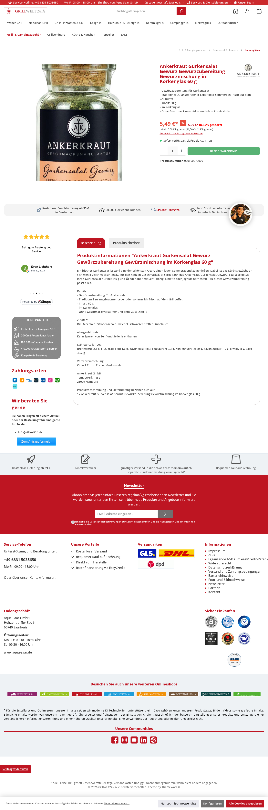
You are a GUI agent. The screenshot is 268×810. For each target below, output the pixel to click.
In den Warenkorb (223, 151)
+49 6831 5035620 (168, 210)
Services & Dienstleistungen (209, 2)
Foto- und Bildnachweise (226, 580)
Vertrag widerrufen (15, 769)
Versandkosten (123, 783)
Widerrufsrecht (219, 563)
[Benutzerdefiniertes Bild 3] (244, 622)
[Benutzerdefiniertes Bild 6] (244, 638)
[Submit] (165, 514)
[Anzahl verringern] (164, 150)
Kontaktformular (85, 468)
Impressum (216, 551)
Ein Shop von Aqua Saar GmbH (118, 2)
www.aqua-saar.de (18, 652)
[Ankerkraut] (248, 75)
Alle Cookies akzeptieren (245, 803)
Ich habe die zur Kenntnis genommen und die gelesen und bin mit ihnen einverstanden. (135, 523)
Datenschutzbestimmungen (105, 521)
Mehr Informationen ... (116, 803)
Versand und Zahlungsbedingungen (234, 571)
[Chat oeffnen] (240, 214)
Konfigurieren (212, 803)
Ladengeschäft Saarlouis (164, 2)
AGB (162, 521)
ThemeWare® (171, 787)
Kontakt (214, 592)
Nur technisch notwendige (178, 803)
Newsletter (216, 584)
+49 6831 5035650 (20, 559)
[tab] (91, 243)
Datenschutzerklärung (225, 567)
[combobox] (132, 11)
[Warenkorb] (259, 11)
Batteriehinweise (220, 575)
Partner (214, 588)
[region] (80, 122)
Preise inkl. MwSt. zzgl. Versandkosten (181, 133)
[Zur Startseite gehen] (25, 11)
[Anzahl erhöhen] (182, 150)
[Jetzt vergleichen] (236, 11)
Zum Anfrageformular (36, 441)
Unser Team (246, 2)
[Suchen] (181, 11)
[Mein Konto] (247, 11)
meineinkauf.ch (181, 468)
